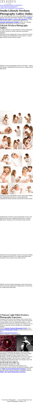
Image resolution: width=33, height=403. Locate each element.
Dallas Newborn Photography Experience (14, 368)
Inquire (22, 8)
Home (1, 5)
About (5, 5)
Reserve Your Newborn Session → (9, 332)
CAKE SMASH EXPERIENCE (9, 7)
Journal (18, 8)
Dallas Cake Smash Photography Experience (13, 371)
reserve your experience (20, 19)
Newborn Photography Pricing (9, 329)
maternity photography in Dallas (9, 22)
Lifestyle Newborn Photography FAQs (16, 328)
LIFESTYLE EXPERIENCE (8, 8)
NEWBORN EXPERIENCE (15, 5)
